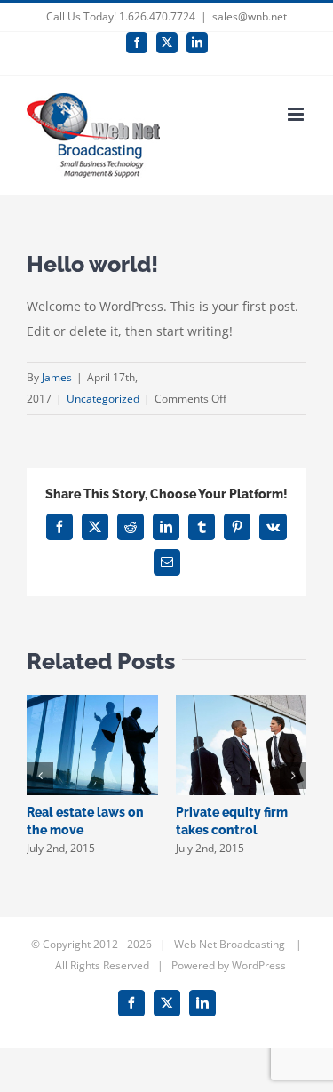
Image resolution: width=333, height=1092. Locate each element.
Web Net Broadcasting (231, 944)
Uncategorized (103, 398)
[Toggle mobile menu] (297, 114)
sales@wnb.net (249, 16)
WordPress (259, 965)
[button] (40, 775)
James (57, 377)
